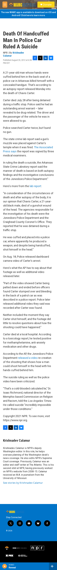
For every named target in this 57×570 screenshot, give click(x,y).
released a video (28, 357)
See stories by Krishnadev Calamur (23, 482)
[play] (5, 566)
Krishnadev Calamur (13, 54)
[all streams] (53, 566)
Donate (47, 4)
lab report (35, 186)
